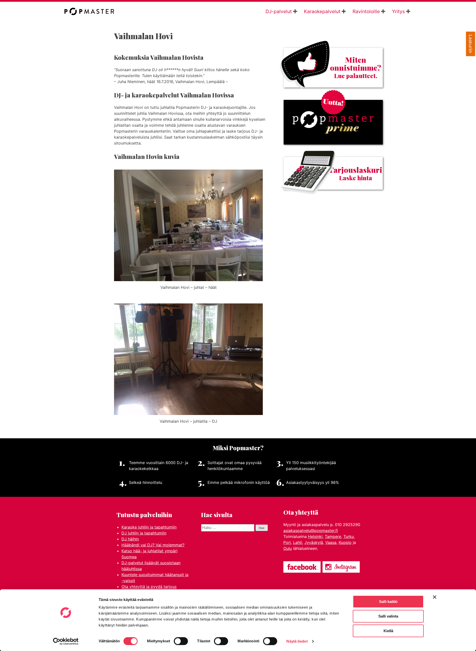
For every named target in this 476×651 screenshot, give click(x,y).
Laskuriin (470, 44)
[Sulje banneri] (434, 597)
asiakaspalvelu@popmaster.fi (310, 530)
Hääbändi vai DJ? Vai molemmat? (152, 544)
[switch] (181, 641)
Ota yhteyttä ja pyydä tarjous (149, 586)
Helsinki (315, 536)
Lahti (297, 542)
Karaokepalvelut (322, 11)
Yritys (398, 11)
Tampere (333, 536)
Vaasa (330, 542)
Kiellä (388, 631)
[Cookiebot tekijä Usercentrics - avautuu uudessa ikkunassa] (66, 641)
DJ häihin (130, 538)
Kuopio (345, 542)
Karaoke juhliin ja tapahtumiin (149, 527)
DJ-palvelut (279, 11)
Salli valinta (388, 616)
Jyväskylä (313, 542)
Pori (287, 542)
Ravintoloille (366, 11)
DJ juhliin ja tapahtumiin (143, 533)
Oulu (287, 548)
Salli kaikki (388, 601)
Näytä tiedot (296, 641)
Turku (348, 536)
